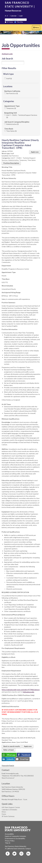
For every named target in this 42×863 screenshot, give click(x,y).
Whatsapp (11, 755)
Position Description (11, 163)
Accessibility (9, 834)
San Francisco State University (15, 846)
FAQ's (4, 812)
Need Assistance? (8, 778)
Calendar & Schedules (9, 810)
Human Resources (13, 10)
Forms (4, 814)
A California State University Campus (18, 848)
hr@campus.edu (28, 692)
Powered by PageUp (8, 765)
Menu (36, 28)
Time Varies (11, 131)
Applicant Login (7, 54)
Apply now (35, 152)
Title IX (7, 843)
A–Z (6, 16)
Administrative (12, 124)
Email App (24, 759)
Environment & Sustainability (15, 838)
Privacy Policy (9, 841)
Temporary (10, 108)
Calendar (13, 16)
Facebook (26, 755)
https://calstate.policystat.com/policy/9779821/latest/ (21, 690)
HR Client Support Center (11, 807)
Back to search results (11, 746)
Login (21, 16)
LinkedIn (10, 759)
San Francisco (11, 93)
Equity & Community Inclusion (15, 836)
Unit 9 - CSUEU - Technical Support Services (21, 116)
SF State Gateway (8, 816)
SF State (10, 22)
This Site (20, 22)
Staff (8, 78)
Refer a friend (8, 750)
